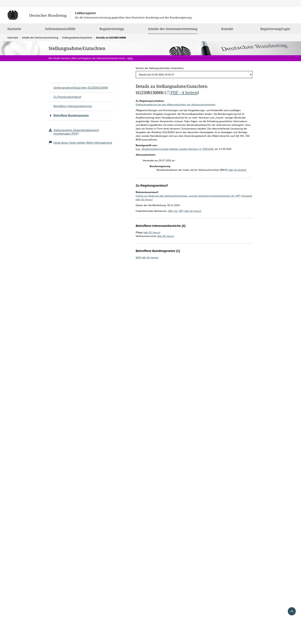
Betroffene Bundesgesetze (71, 115)
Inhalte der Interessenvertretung (172, 28)
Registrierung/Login (275, 29)
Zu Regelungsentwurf (67, 96)
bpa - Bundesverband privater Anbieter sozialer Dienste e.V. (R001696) (175, 149)
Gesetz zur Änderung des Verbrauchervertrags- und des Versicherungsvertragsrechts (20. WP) (188, 195)
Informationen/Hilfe (60, 29)
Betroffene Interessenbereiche (72, 106)
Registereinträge (111, 29)
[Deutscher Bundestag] (39, 15)
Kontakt (227, 29)
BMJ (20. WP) (176, 211)
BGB (138, 257)
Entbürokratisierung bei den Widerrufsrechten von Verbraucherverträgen (175, 104)
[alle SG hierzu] (144, 199)
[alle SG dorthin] (237, 169)
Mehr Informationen (99, 142)
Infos (130, 58)
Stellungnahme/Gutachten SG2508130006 (80, 87)
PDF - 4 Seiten (183, 92)
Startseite (14, 29)
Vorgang (246, 195)
